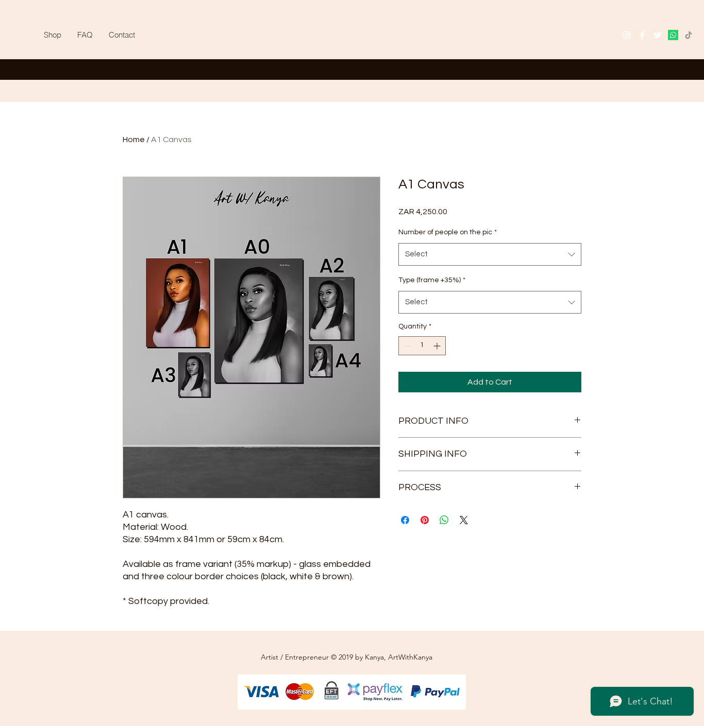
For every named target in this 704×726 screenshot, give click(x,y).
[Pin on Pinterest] (424, 520)
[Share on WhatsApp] (444, 520)
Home (134, 139)
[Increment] (437, 346)
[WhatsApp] (673, 35)
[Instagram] (627, 35)
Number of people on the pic (447, 232)
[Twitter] (657, 35)
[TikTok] (688, 35)
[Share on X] (464, 520)
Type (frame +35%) (431, 280)
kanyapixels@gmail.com (417, 35)
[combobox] (489, 254)
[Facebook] (642, 35)
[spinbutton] (422, 346)
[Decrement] (406, 346)
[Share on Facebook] (405, 520)
